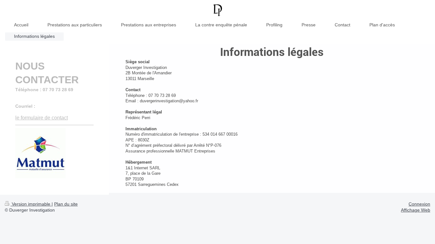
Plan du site (66, 204)
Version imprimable (31, 204)
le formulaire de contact (41, 117)
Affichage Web (415, 210)
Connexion (419, 204)
